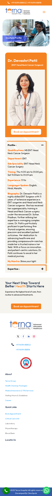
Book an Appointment (26, 131)
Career (8, 400)
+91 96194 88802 (18, 2)
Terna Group (10, 381)
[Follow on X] (18, 336)
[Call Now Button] (6, 490)
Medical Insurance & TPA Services (19, 390)
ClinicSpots (32, 493)
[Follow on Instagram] (34, 336)
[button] (46, 490)
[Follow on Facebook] (23, 336)
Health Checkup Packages (16, 385)
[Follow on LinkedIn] (29, 336)
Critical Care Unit (12, 418)
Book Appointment (13, 414)
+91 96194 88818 (34, 2)
